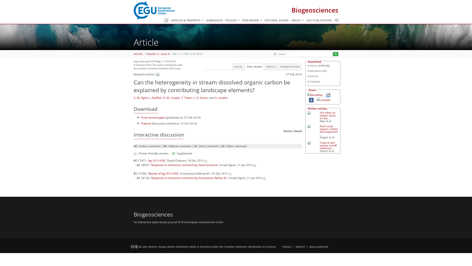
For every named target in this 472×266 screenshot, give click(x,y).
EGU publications (319, 20)
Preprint (146, 123)
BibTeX (313, 76)
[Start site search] (335, 54)
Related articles (290, 66)
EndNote (314, 81)
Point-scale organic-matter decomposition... (329, 130)
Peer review (254, 66)
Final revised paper (153, 117)
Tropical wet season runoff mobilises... (328, 145)
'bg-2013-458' (157, 160)
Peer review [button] (251, 20)
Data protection (318, 246)
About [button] (296, 20)
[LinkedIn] (324, 99)
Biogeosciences (314, 10)
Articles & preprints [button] (186, 20)
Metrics (271, 66)
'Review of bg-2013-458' (163, 173)
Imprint (300, 246)
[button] (275, 54)
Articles (138, 54)
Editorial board (277, 20)
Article (238, 66)
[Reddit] (328, 95)
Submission (214, 20)
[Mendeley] (315, 94)
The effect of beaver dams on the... (328, 115)
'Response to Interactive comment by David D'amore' (184, 165)
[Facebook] (311, 100)
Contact (286, 246)
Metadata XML (318, 71)
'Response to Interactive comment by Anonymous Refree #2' (189, 178)
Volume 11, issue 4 (158, 54)
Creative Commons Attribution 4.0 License (250, 246)
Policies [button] (231, 20)
